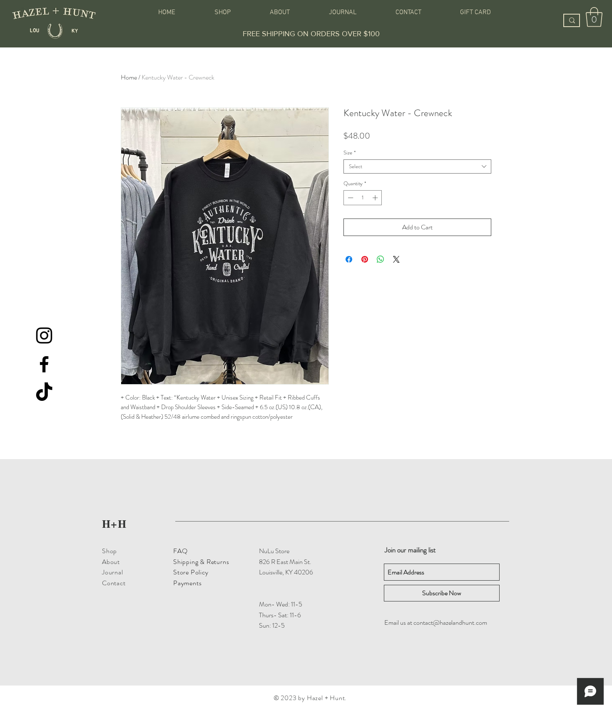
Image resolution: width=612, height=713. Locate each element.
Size (349, 152)
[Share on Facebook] (349, 259)
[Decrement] (350, 198)
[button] (594, 17)
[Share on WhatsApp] (381, 259)
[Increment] (376, 198)
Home (129, 77)
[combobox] (417, 166)
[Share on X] (396, 259)
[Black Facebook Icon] (44, 364)
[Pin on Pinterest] (365, 259)
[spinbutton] (363, 198)
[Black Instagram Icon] (44, 335)
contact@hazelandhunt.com (450, 622)
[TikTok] (44, 393)
